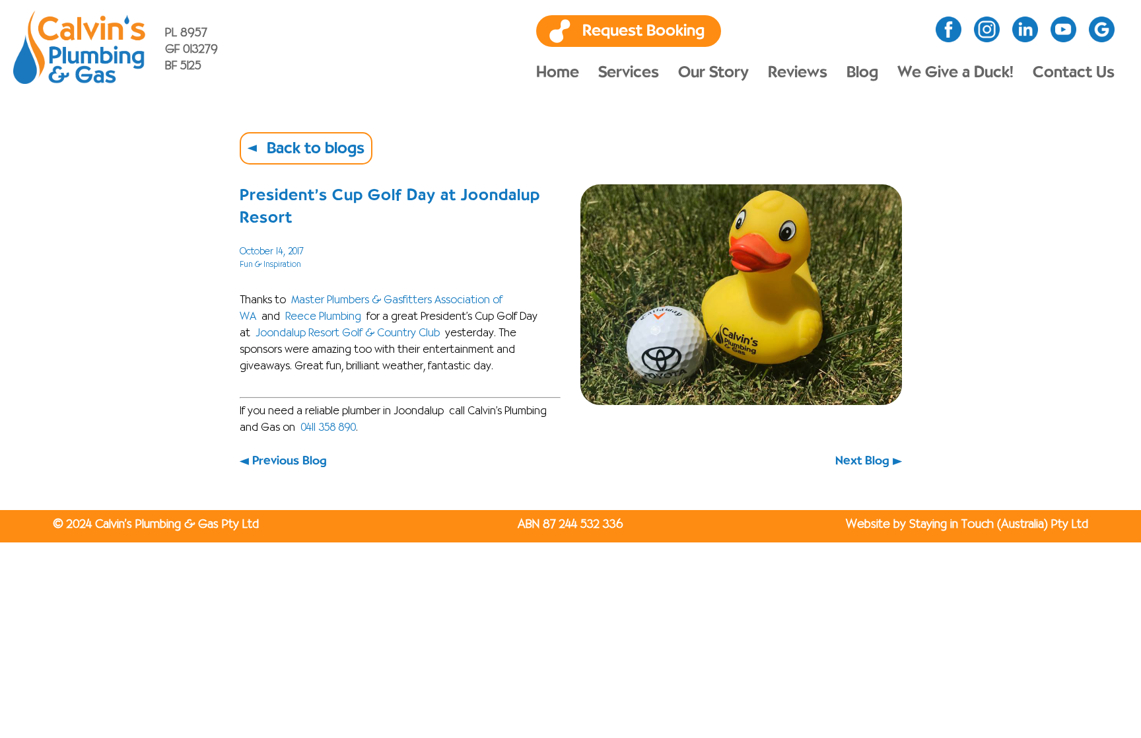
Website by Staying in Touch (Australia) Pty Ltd (967, 524)
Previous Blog (289, 461)
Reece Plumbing (323, 317)
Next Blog (862, 461)
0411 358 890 (328, 428)
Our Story (713, 72)
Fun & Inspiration (270, 264)
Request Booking (643, 31)
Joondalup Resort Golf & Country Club (348, 333)
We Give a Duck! (955, 72)
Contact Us (1074, 72)
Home (557, 72)
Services (628, 72)
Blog (862, 72)
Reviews (797, 72)
